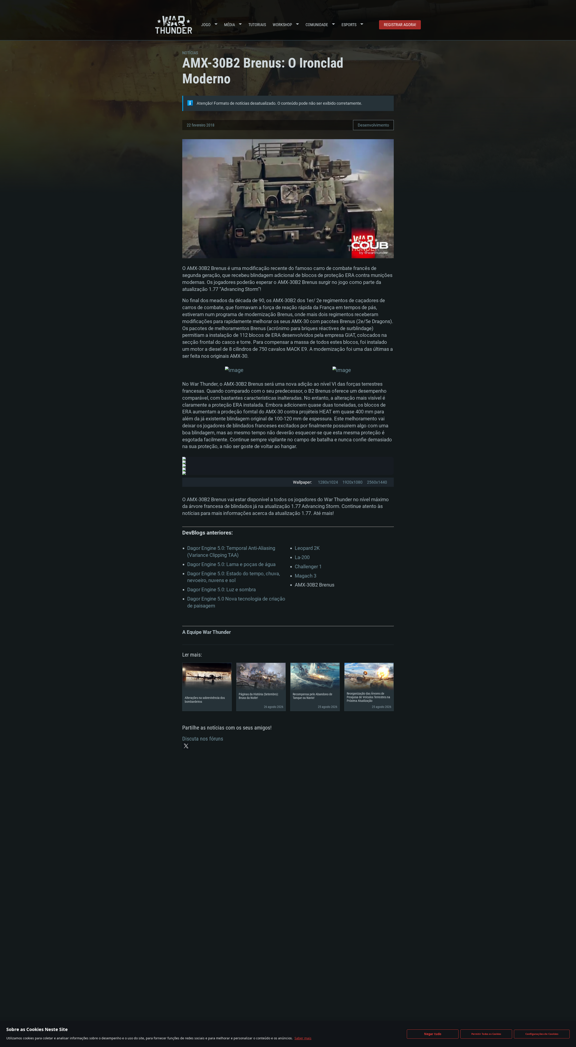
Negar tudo (432, 1034)
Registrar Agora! (400, 24)
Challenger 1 (308, 566)
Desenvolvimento (373, 125)
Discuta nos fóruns (202, 739)
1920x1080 (352, 482)
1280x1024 (328, 482)
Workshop (282, 24)
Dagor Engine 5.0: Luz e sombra (221, 589)
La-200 (302, 557)
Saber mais (303, 1038)
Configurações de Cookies (541, 1034)
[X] (186, 746)
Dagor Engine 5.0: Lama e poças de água (231, 564)
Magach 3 (305, 576)
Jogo (206, 24)
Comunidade (317, 24)
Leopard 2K (307, 548)
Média (229, 24)
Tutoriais (257, 24)
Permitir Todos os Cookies (486, 1034)
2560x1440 (377, 482)
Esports (349, 24)
